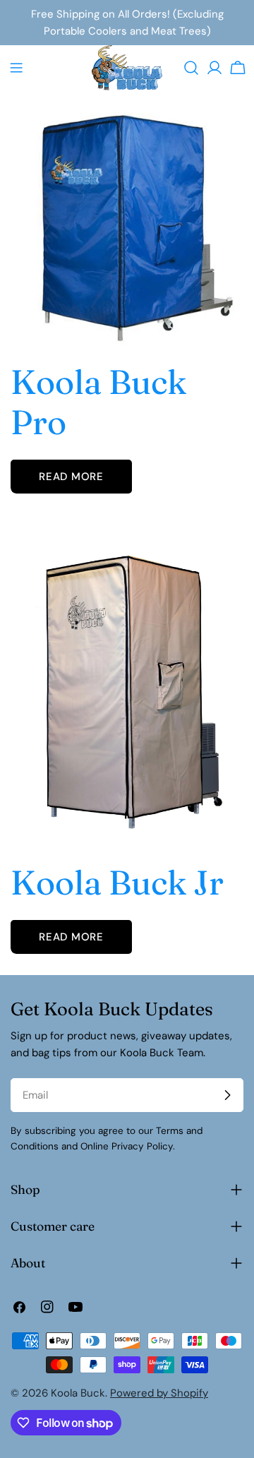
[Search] (191, 68)
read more (71, 477)
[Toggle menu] (16, 68)
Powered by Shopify (159, 1393)
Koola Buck (78, 1393)
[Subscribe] (227, 1095)
